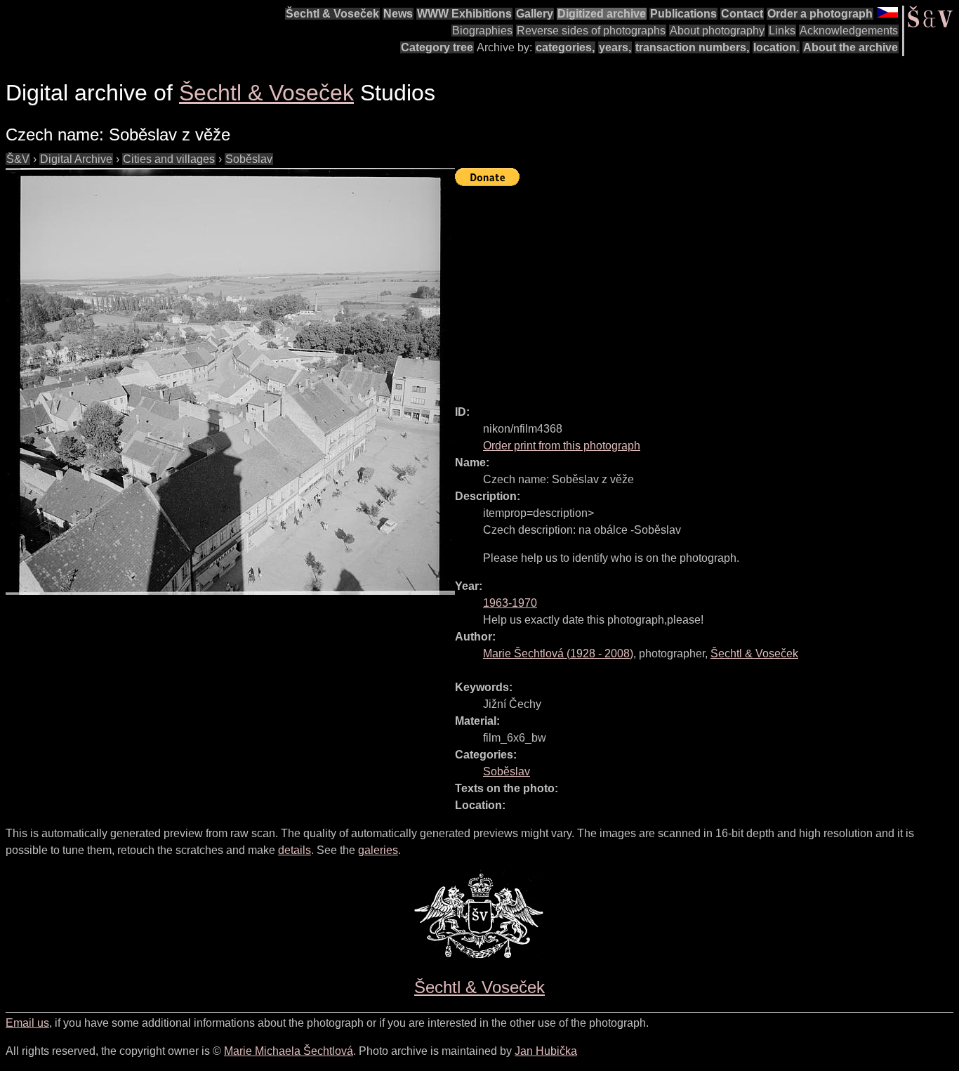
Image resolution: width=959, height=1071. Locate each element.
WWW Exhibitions (464, 14)
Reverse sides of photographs (591, 31)
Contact (742, 14)
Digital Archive (76, 159)
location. (776, 47)
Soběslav (248, 159)
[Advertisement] (707, 289)
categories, (565, 47)
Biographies (482, 31)
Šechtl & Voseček (332, 14)
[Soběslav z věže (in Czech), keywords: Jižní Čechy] (230, 381)
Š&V (17, 159)
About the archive (850, 47)
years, (615, 47)
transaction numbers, (692, 47)
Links (782, 31)
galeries (378, 850)
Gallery (534, 14)
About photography (717, 31)
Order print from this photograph (561, 446)
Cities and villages (169, 159)
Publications (683, 14)
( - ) (558, 653)
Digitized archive (601, 14)
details (294, 850)
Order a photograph (820, 14)
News (398, 14)
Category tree (437, 47)
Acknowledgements (849, 31)
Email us (27, 1023)
